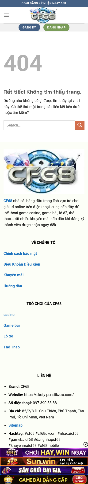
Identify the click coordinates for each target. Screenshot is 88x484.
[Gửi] (79, 125)
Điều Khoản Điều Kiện (22, 264)
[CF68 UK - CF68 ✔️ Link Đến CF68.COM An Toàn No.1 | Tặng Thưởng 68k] (44, 15)
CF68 (8, 201)
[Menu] (6, 15)
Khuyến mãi (13, 275)
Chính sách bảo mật (20, 253)
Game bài (12, 325)
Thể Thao (12, 347)
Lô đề (8, 336)
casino (9, 314)
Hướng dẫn (13, 286)
